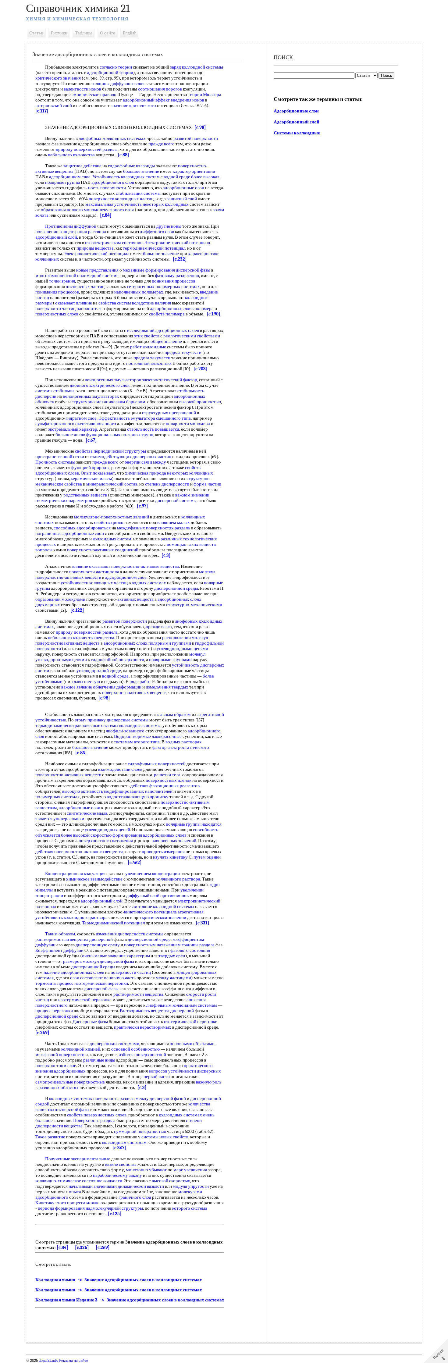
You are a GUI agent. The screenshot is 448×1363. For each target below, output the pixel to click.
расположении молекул (185, 637)
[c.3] (166, 555)
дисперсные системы (127, 720)
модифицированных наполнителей (138, 791)
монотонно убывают (146, 1170)
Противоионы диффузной (70, 226)
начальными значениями (93, 1186)
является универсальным (59, 818)
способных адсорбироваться (82, 528)
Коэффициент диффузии (59, 950)
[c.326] (82, 1247)
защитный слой (182, 198)
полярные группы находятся (194, 824)
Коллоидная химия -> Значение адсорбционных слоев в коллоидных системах (118, 1280)
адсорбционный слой (56, 237)
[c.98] (200, 127)
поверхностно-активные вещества (145, 566)
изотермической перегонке (85, 999)
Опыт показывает (98, 473)
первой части (157, 1076)
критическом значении (164, 917)
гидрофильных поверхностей (157, 764)
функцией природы (90, 467)
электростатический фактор (169, 380)
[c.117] (41, 111)
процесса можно (83, 1202)
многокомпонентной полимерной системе (77, 275)
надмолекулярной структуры (114, 1208)
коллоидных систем (112, 539)
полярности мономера (188, 423)
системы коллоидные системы (131, 725)
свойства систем (114, 303)
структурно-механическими (194, 604)
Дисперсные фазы (90, 1021)
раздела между (134, 1098)
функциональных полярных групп (119, 434)
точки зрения (62, 281)
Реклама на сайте (73, 1360)
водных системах (149, 582)
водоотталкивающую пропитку (138, 796)
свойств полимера (167, 314)
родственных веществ (85, 495)
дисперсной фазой (168, 1098)
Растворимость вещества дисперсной (157, 1010)
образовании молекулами (60, 599)
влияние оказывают (91, 566)
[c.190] (213, 314)
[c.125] (115, 1213)
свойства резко (108, 522)
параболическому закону (117, 1175)
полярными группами (169, 643)
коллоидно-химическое (58, 1180)
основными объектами (192, 1043)
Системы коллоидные (297, 133)
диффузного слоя (157, 231)
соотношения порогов (160, 89)
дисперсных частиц (85, 286)
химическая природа (145, 473)
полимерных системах (57, 796)
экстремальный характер (72, 429)
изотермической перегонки (101, 983)
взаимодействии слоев (120, 769)
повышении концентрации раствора (70, 231)
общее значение (166, 341)
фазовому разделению (177, 275)
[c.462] (135, 862)
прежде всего (161, 144)
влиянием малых (173, 522)
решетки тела (167, 775)
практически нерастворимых (142, 1027)
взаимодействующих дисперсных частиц (130, 456)
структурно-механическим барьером (108, 401)
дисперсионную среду (98, 945)
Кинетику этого (50, 1202)
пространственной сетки (59, 456)
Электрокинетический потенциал (177, 242)
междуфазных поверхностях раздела (153, 528)
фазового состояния (190, 950)
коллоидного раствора (178, 879)
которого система (189, 1208)
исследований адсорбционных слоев (163, 330)
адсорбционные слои (183, 187)
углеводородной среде (98, 670)
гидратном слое (81, 418)
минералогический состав (111, 484)
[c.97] (142, 506)
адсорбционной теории (110, 72)
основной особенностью (135, 1049)
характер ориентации (194, 171)
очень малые (94, 956)
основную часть (120, 977)
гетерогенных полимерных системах (163, 286)
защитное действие (82, 166)
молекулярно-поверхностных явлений (111, 517)
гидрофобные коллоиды (131, 166)
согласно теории (116, 67)
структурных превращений (169, 412)
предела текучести (183, 352)
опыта (75, 1191)
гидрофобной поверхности (117, 659)
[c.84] (106, 215)
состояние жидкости (102, 1180)
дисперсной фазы (193, 270)
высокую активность (82, 791)
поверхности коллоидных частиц (121, 198)
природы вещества (95, 248)
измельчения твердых (167, 687)
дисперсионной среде (149, 939)
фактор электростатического (180, 747)
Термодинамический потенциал (113, 923)
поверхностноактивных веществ (67, 643)
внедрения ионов (187, 100)
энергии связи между (145, 462)
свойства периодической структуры (110, 451)
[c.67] (91, 440)
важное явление (76, 687)
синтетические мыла (87, 813)
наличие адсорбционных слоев (74, 972)
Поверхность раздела (94, 1120)
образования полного (62, 209)
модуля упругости (191, 1186)
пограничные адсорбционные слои (69, 533)
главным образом (174, 714)
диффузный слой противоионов (157, 895)
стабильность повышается (153, 429)
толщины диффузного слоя (117, 83)
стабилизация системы (138, 193)
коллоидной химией (80, 1049)
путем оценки (207, 857)
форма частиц (207, 484)
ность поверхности (107, 187)
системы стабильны (54, 390)
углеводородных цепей (107, 829)
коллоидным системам (124, 1142)
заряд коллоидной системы (196, 67)
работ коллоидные (148, 347)
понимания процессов (173, 281)
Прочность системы (55, 462)
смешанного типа (173, 418)
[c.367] (119, 1148)
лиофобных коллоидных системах (112, 138)
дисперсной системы (176, 500)
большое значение (141, 171)
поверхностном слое (55, 1065)
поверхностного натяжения (106, 840)
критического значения (58, 78)
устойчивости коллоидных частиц (94, 582)
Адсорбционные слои (296, 111)
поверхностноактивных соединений (102, 550)
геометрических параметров (63, 500)
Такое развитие (50, 1137)
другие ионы (168, 226)
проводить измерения (163, 851)
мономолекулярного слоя (109, 209)
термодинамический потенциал (154, 248)
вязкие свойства (121, 1164)
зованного (134, 731)
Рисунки (59, 33)
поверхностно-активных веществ (68, 775)
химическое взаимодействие (94, 879)
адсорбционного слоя (112, 182)
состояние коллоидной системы (163, 906)
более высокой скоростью (86, 835)
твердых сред (171, 956)
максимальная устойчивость (113, 204)
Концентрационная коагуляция (75, 873)
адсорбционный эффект (146, 100)
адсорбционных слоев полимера (182, 308)
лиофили (114, 731)
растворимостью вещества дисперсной (74, 939)
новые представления (97, 270)
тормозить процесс (54, 983)
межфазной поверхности (59, 1054)
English (130, 33)
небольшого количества (71, 155)
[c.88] (123, 155)
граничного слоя (135, 1197)
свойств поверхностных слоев (96, 1115)
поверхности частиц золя (94, 572)
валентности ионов (82, 89)
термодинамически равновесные (67, 725)
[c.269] (42, 1032)
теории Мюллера (204, 94)
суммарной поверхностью (140, 1131)
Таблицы (83, 33)
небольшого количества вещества (81, 637)
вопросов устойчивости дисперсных (185, 1071)
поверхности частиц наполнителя (68, 308)
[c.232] (180, 259)
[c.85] (81, 753)
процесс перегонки (54, 1010)
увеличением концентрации (152, 873)
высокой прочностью (200, 401)
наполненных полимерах (138, 292)
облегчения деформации (117, 687)
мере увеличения (190, 1170)
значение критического (133, 105)
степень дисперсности (167, 484)
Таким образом (60, 934)
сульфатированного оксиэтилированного (75, 423)
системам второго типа (137, 742)
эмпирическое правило (94, 94)
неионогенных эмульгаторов (113, 380)
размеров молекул (81, 961)
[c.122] (77, 610)
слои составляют (86, 977)
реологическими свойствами (191, 336)
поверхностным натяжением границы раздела (169, 945)
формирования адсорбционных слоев (149, 835)
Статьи (36, 33)
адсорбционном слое (70, 177)
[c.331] (202, 923)
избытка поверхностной (142, 1054)
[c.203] (201, 369)
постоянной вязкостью (148, 363)
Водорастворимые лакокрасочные (148, 736)
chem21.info (48, 1360)
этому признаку (90, 720)
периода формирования (61, 1208)
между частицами (173, 977)
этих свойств (146, 336)
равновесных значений (173, 840)
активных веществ (135, 599)
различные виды (99, 1060)
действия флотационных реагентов (165, 785)
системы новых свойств (164, 1137)
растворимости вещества (138, 994)
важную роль (209, 1082)
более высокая (205, 177)
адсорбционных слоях (126, 643)
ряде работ (140, 681)
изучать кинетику (170, 857)
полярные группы (62, 182)
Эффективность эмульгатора (126, 418)
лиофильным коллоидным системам (181, 1005)
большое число (70, 434)
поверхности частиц (131, 972)
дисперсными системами (114, 1043)
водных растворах (183, 742)
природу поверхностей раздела (87, 149)
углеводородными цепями (182, 648)
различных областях (58, 1087)
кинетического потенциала (150, 912)
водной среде (177, 177)
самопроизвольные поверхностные (70, 1082)
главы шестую (86, 681)
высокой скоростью (171, 1180)
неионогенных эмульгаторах (91, 396)
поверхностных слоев (56, 314)
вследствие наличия (151, 303)
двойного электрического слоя (100, 385)
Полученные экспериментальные (77, 1159)
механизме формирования (149, 270)
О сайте (107, 33)
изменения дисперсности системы (129, 934)
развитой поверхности (195, 138)
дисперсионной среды (176, 588)
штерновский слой (53, 105)
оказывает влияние (73, 303)
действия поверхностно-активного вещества (79, 851)
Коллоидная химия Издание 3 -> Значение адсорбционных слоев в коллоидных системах (129, 1300)
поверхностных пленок (168, 780)
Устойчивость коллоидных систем (126, 177)
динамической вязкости (141, 1186)
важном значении (192, 495)
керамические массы (91, 478)
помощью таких (182, 544)
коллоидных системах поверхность (84, 1098)
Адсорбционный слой (296, 122)
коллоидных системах (180, 1115)
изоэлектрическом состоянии (114, 242)
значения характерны (129, 956)
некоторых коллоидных (166, 204)
